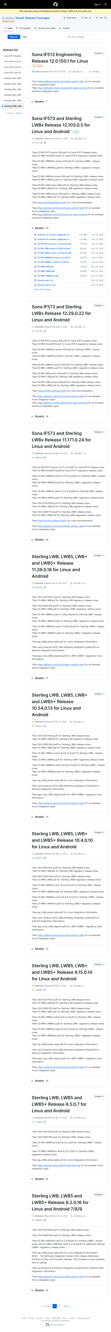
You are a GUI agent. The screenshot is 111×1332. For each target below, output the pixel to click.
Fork (87, 18)
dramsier (39, 138)
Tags (24, 37)
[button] (69, 101)
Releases (14, 37)
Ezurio (9, 18)
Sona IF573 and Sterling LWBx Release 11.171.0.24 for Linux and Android (61, 440)
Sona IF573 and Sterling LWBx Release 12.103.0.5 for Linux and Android (61, 125)
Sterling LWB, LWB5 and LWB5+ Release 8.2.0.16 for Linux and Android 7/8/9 (60, 1202)
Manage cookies (83, 1318)
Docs (65, 1318)
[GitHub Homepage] (47, 1325)
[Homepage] (55, 4)
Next (19, 113)
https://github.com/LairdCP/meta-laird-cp (58, 1165)
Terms (24, 1318)
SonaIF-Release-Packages (32, 18)
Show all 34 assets (42, 289)
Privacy (31, 1318)
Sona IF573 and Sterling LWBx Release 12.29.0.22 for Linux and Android (61, 313)
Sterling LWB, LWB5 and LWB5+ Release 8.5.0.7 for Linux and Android (59, 1104)
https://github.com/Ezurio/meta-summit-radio (60, 81)
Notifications (71, 18)
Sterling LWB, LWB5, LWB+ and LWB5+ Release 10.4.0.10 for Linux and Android (62, 840)
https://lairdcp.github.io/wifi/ (52, 202)
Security (39, 1318)
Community (56, 1318)
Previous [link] (11, 113)
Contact (72, 1318)
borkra (38, 71)
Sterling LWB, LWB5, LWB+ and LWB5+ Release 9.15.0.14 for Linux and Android (62, 972)
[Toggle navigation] (5, 4)
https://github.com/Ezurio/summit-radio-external (62, 88)
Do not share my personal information (55, 1321)
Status (47, 1318)
